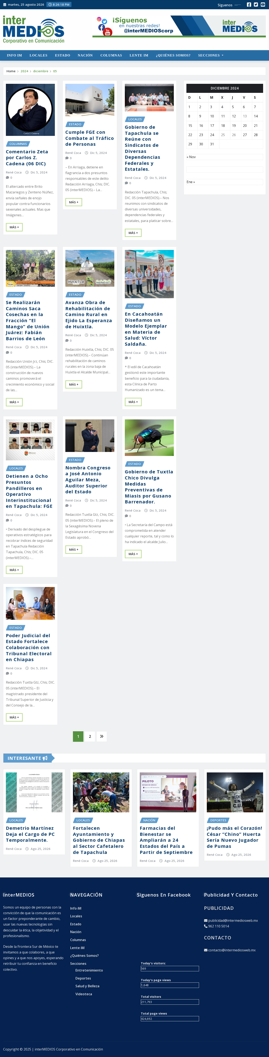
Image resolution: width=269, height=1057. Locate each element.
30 (201, 144)
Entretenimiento (89, 970)
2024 (24, 71)
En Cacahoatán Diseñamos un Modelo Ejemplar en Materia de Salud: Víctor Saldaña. (146, 329)
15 (190, 125)
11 (223, 116)
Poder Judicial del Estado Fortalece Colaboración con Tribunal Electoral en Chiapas (29, 647)
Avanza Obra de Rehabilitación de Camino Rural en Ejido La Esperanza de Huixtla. (88, 314)
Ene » (191, 182)
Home (11, 71)
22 (190, 135)
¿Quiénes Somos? (173, 55)
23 (201, 135)
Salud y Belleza (87, 986)
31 (212, 144)
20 (245, 125)
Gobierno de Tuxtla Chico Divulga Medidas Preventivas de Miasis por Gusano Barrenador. (149, 486)
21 (256, 125)
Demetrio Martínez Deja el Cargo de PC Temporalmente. (30, 834)
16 (201, 125)
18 (223, 125)
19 (234, 125)
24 (212, 135)
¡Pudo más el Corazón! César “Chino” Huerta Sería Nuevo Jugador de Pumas (234, 837)
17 (212, 125)
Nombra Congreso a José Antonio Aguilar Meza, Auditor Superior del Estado (88, 479)
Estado (62, 55)
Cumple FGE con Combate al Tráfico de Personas (89, 138)
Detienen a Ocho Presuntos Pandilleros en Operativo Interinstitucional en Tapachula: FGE (29, 491)
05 (55, 71)
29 (190, 144)
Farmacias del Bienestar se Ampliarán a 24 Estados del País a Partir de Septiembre (166, 840)
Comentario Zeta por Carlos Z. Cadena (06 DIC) (27, 157)
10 (212, 116)
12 (234, 116)
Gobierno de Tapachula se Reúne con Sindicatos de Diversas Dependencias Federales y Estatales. (142, 148)
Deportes (83, 978)
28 (256, 135)
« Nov (191, 157)
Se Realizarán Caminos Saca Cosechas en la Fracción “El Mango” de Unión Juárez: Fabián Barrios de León (28, 320)
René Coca (14, 172)
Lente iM (139, 55)
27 (245, 135)
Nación (85, 55)
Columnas (111, 55)
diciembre (40, 71)
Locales (38, 55)
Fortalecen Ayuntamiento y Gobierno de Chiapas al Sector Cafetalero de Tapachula (99, 840)
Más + (14, 227)
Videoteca (83, 994)
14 (256, 116)
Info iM (14, 55)
